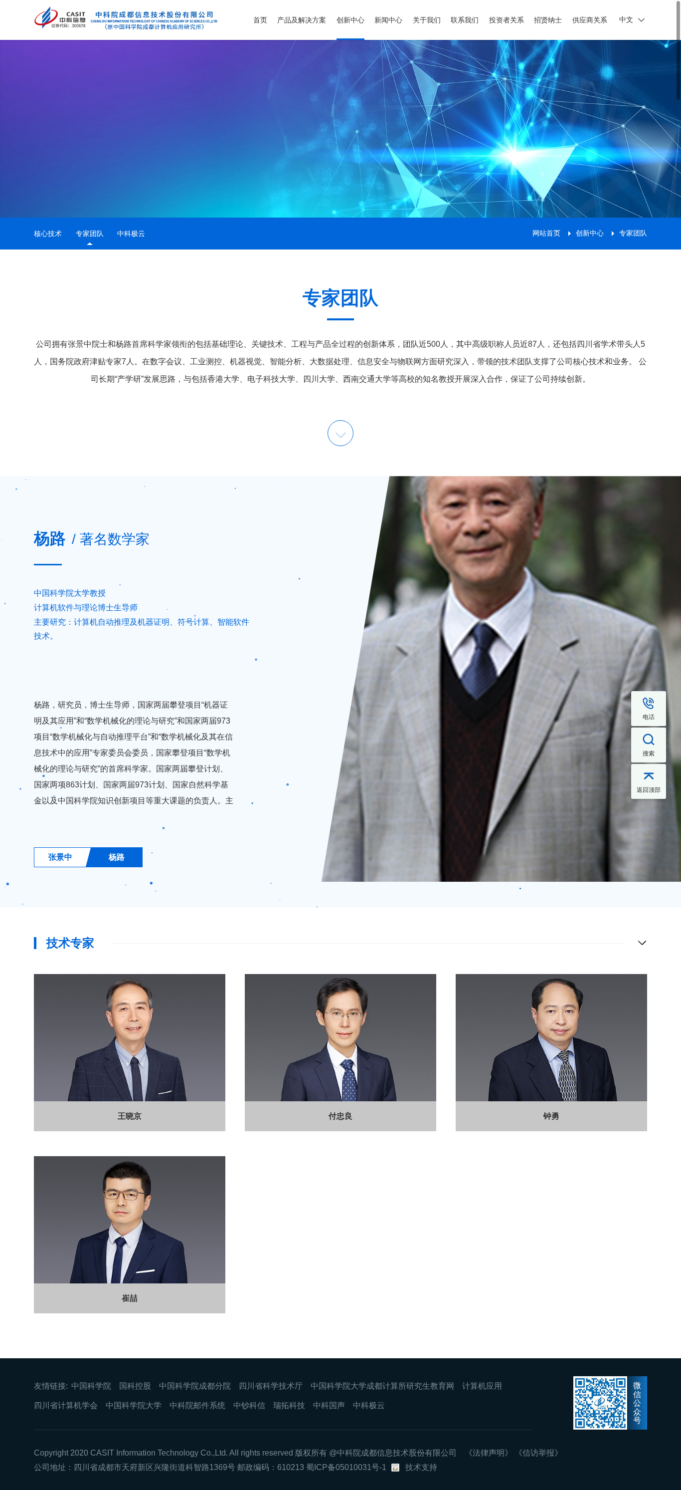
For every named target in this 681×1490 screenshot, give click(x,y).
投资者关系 (506, 20)
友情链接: (51, 1386)
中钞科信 (249, 1405)
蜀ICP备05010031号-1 (346, 1467)
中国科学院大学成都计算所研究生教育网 (382, 1386)
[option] (145, 671)
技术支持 (421, 1467)
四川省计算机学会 (66, 1405)
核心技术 (48, 234)
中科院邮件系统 (197, 1405)
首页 (260, 20)
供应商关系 (589, 20)
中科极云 (131, 234)
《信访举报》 (538, 1453)
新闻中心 (388, 20)
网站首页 (546, 233)
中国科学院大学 (134, 1405)
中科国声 (329, 1405)
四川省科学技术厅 (271, 1386)
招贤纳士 (548, 20)
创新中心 (350, 20)
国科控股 (135, 1386)
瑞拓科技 (289, 1405)
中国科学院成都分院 (195, 1386)
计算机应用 (482, 1386)
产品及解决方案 (301, 20)
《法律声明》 (488, 1453)
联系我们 (465, 20)
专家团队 (90, 234)
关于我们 (427, 20)
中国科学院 (91, 1386)
